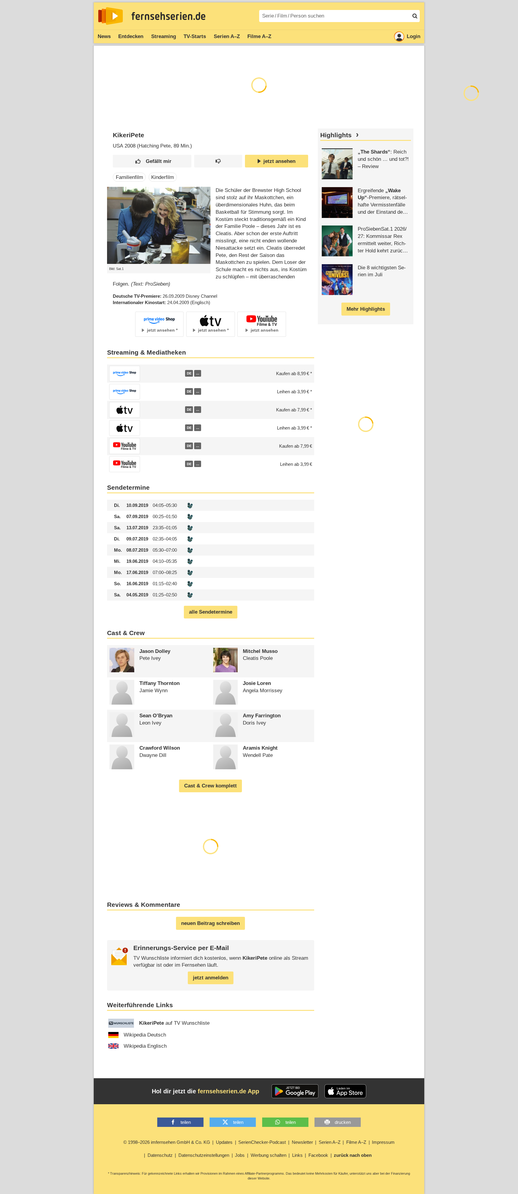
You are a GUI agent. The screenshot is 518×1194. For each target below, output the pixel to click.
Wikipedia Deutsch (145, 1035)
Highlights (336, 135)
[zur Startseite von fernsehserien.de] (110, 16)
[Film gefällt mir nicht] (218, 161)
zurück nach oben (353, 1155)
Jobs (240, 1155)
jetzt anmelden (210, 978)
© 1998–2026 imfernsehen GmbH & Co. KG (166, 1142)
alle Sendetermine (210, 612)
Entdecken (130, 36)
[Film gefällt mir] (152, 161)
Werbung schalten (268, 1155)
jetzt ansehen (279, 161)
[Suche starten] (414, 16)
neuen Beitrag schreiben (210, 923)
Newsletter (302, 1142)
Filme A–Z (259, 36)
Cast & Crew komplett (210, 786)
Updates (224, 1142)
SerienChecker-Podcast (262, 1142)
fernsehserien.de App (228, 1091)
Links (297, 1155)
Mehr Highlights (366, 309)
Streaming (163, 36)
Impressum (383, 1142)
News (104, 36)
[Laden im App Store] (345, 1091)
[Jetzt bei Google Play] (295, 1091)
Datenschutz (160, 1155)
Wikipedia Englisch (145, 1046)
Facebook (318, 1155)
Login (413, 36)
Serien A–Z (227, 36)
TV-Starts (195, 36)
